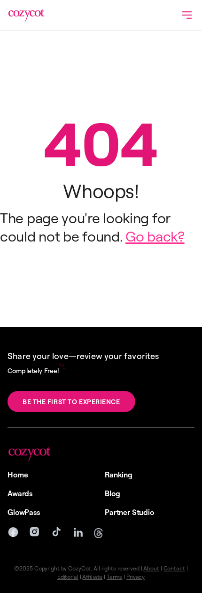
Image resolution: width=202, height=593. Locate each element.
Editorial (67, 576)
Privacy (135, 576)
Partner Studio (129, 512)
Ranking (118, 474)
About (151, 568)
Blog (112, 493)
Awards (20, 493)
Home (18, 474)
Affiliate (92, 576)
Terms (114, 576)
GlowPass (24, 512)
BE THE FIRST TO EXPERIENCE (71, 402)
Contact (174, 568)
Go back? (155, 236)
